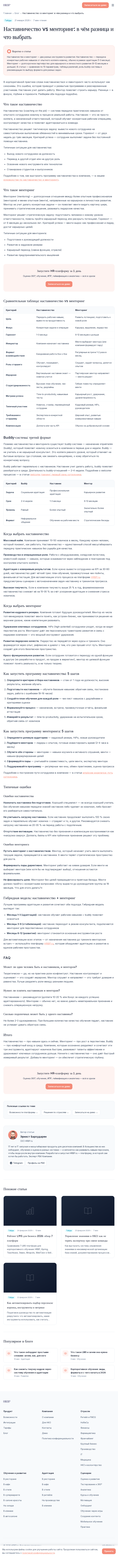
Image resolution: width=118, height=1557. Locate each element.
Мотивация (86, 1500)
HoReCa (84, 1422)
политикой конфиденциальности (38, 1553)
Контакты (47, 1428)
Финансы (85, 1428)
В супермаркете (11, 1495)
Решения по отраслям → (56, 1112)
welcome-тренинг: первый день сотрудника (55, 474)
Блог (17, 13)
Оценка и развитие (90, 1479)
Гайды (8, 20)
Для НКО (46, 1422)
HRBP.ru (95, 577)
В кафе (6, 1484)
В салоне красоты (12, 1500)
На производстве (51, 1500)
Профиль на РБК (36, 1163)
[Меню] (113, 5)
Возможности (10, 1417)
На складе (8, 1505)
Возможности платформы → (23, 1112)
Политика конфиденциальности (58, 1438)
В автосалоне (10, 1516)
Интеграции (9, 1422)
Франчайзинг (87, 1438)
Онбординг (86, 1505)
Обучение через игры (92, 1511)
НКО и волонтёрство (91, 1465)
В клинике (8, 1511)
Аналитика (86, 1489)
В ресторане (9, 1479)
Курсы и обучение (90, 1495)
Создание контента (90, 1516)
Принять (108, 1551)
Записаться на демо (59, 284)
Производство (88, 1449)
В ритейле (47, 1495)
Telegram (18, 1163)
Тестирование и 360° (91, 1484)
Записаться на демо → (86, 1112)
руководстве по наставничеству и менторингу (31, 179)
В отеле (7, 1489)
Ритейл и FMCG (88, 1417)
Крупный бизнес (89, 1444)
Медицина (86, 1460)
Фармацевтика (88, 1433)
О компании (48, 1417)
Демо (45, 1433)
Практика (85, 1527)
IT (81, 1454)
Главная (7, 13)
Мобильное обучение (91, 1521)
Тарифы (7, 1428)
